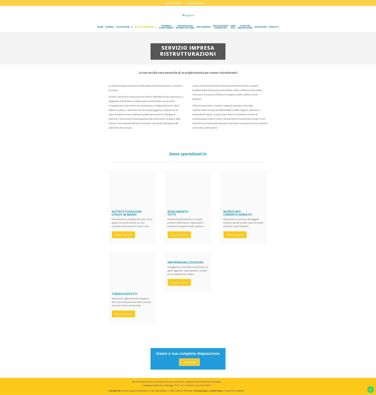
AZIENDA (109, 27)
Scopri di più (123, 235)
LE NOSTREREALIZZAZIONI (245, 27)
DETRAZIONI (260, 27)
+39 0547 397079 (173, 3)
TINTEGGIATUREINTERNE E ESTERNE (185, 27)
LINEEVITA (232, 27)
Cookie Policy (215, 390)
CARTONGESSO (203, 27)
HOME (100, 27)
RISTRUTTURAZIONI (144, 27)
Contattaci (189, 362)
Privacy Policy (201, 390)
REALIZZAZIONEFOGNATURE (220, 27)
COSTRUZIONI (123, 27)
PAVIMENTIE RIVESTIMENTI (166, 27)
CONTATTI (274, 27)
